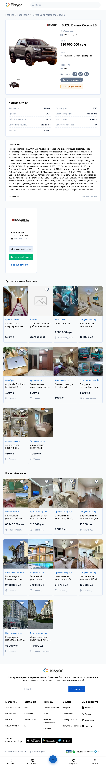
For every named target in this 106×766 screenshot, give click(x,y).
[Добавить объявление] (53, 760)
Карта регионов (70, 719)
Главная (9, 14)
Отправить (77, 689)
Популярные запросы (72, 726)
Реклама (47, 728)
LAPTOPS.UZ (10, 713)
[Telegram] (74, 74)
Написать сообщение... (21, 257)
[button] (22, 289)
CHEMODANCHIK (12, 726)
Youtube (88, 726)
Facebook (89, 708)
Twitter (88, 714)
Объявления (30, 719)
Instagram (89, 720)
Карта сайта (68, 713)
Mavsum (9, 719)
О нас (26, 707)
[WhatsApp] (80, 74)
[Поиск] (33, 4)
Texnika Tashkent (12, 707)
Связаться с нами (51, 707)
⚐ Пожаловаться (89, 196)
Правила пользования (49, 720)
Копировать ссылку (72, 80)
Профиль (66, 707)
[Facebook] (86, 74)
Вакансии (28, 713)
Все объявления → (21, 264)
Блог (26, 726)
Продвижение (74, 86)
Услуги (46, 713)
